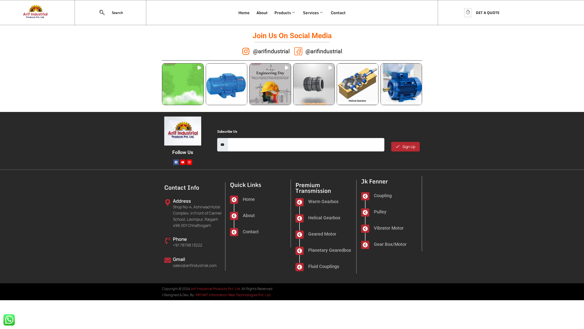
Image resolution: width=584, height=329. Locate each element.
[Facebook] (176, 162)
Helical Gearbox (324, 217)
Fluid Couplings (323, 266)
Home (244, 13)
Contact (338, 13)
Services (311, 13)
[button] (183, 84)
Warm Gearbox (323, 201)
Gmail (179, 259)
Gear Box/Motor (390, 244)
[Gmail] (167, 260)
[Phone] (167, 240)
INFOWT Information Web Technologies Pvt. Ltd (233, 294)
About (262, 13)
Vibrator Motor (389, 228)
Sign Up (408, 146)
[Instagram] (189, 162)
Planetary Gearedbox (329, 250)
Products (282, 13)
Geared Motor (322, 234)
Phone (180, 239)
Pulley (380, 212)
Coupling (383, 195)
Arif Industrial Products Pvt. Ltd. (216, 288)
